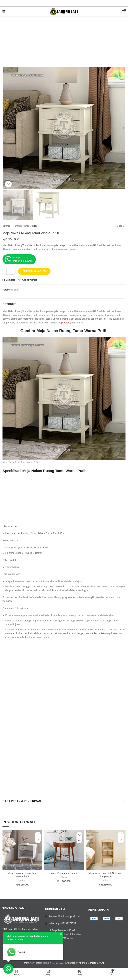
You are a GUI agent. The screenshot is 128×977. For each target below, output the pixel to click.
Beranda (6, 226)
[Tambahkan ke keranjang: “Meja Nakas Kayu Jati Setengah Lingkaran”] (121, 840)
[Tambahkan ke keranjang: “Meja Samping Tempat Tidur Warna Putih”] (38, 840)
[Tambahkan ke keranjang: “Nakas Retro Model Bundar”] (79, 840)
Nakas (35, 226)
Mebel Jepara (101, 630)
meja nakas (63, 323)
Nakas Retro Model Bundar (64, 873)
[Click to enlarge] (8, 184)
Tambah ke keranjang (34, 271)
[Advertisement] (64, 41)
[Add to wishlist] (38, 835)
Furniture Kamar (22, 226)
